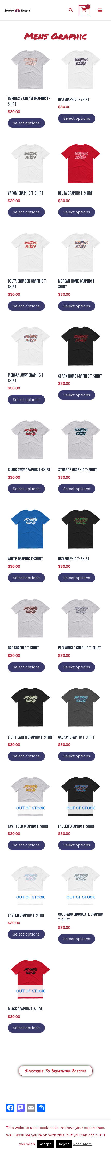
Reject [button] (64, 1144)
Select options (26, 123)
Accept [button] (45, 1144)
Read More (82, 1143)
